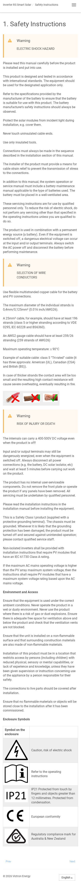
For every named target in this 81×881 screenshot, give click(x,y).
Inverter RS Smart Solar (17, 4)
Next (72, 861)
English (66, 877)
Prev (8, 861)
